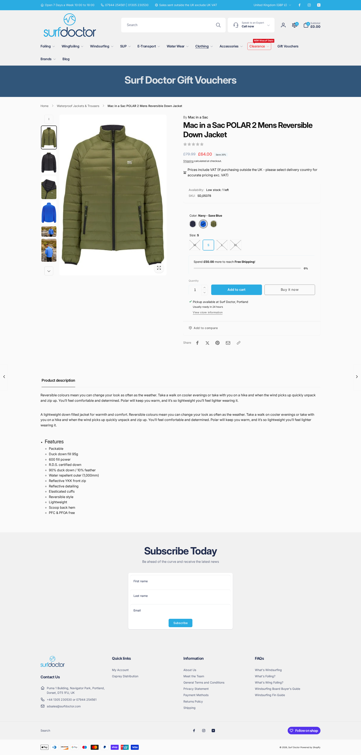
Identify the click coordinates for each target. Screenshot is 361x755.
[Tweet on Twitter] (207, 343)
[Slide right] (48, 271)
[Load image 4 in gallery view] (48, 187)
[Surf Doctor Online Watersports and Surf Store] (53, 665)
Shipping (188, 161)
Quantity (194, 280)
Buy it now (290, 289)
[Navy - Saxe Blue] (203, 224)
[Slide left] (48, 119)
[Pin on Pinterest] (217, 343)
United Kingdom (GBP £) (270, 5)
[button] (311, 25)
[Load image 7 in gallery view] (48, 231)
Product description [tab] (58, 380)
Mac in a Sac (195, 117)
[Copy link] (238, 343)
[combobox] (173, 25)
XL (236, 245)
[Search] (218, 25)
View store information (207, 312)
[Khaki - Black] (213, 224)
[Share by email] (228, 343)
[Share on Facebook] (197, 343)
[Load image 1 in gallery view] (48, 137)
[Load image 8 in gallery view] (48, 250)
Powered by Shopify (310, 747)
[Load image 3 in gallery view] (48, 162)
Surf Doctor (294, 747)
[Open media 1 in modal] (113, 195)
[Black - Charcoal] (193, 224)
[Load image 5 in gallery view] (48, 212)
